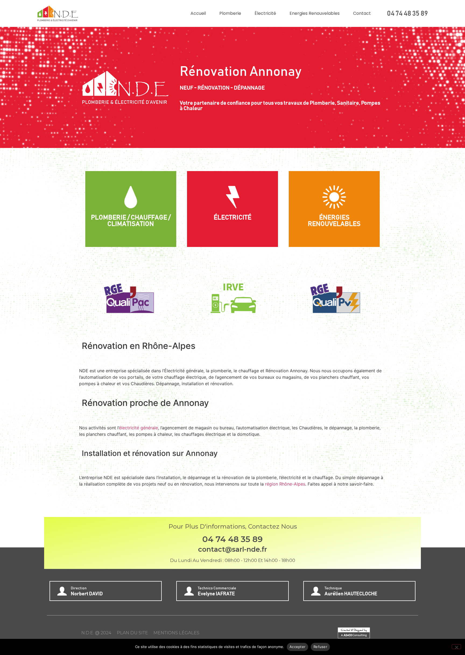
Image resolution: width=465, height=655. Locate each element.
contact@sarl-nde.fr (232, 549)
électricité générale (138, 427)
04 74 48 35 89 (407, 13)
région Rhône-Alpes (285, 484)
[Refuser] (456, 646)
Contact (362, 13)
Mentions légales (176, 632)
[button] (87, 296)
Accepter (297, 647)
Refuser (320, 647)
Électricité (265, 13)
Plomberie (230, 13)
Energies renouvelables (315, 13)
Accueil (198, 13)
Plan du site (132, 632)
